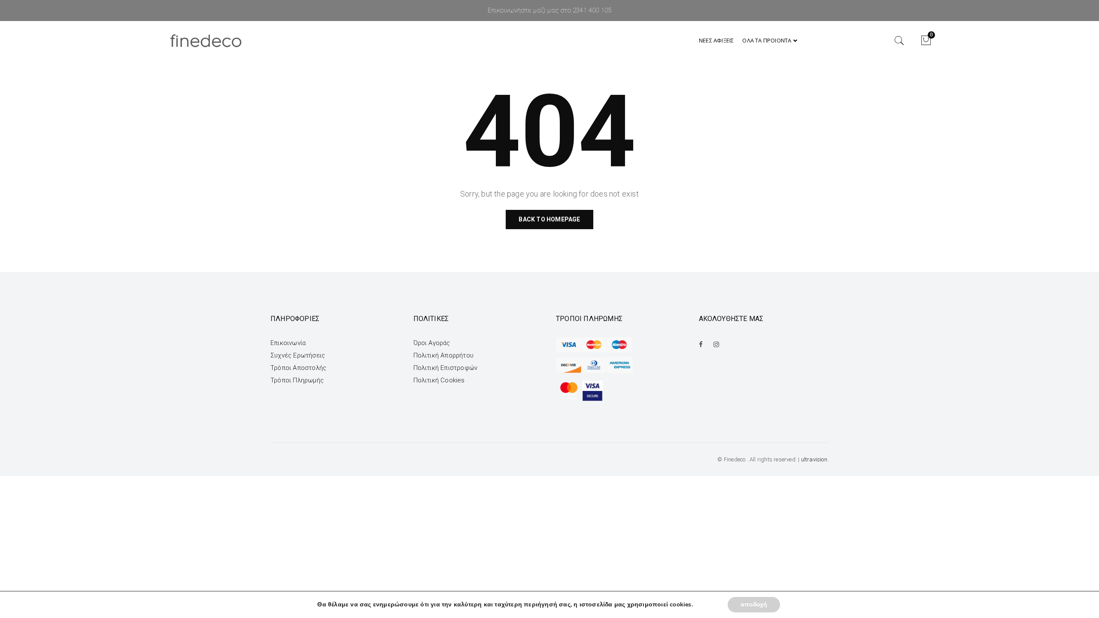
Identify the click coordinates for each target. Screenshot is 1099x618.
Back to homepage (549, 219)
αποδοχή (754, 604)
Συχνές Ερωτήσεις (297, 355)
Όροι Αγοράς (431, 343)
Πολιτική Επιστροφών (445, 368)
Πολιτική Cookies (439, 380)
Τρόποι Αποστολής (298, 368)
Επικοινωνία (288, 343)
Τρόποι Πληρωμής (297, 380)
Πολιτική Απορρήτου (443, 355)
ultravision (814, 459)
